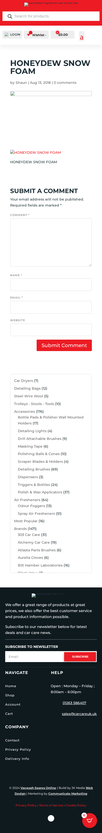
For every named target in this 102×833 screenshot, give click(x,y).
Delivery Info (17, 759)
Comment (20, 215)
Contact (12, 740)
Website (17, 320)
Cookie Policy (76, 805)
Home (10, 686)
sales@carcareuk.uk (79, 714)
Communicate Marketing (67, 793)
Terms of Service (51, 805)
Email (16, 297)
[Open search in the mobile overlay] (51, 16)
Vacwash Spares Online (38, 788)
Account (13, 704)
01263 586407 (74, 703)
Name (16, 275)
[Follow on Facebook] (51, 818)
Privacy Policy (18, 749)
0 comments (65, 82)
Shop (10, 695)
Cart (9, 714)
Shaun (21, 82)
